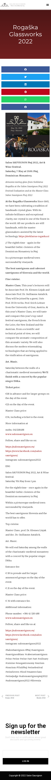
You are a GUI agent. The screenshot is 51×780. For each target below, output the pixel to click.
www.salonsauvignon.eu (19, 434)
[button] (48, 5)
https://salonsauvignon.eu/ (20, 446)
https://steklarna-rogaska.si (34, 236)
